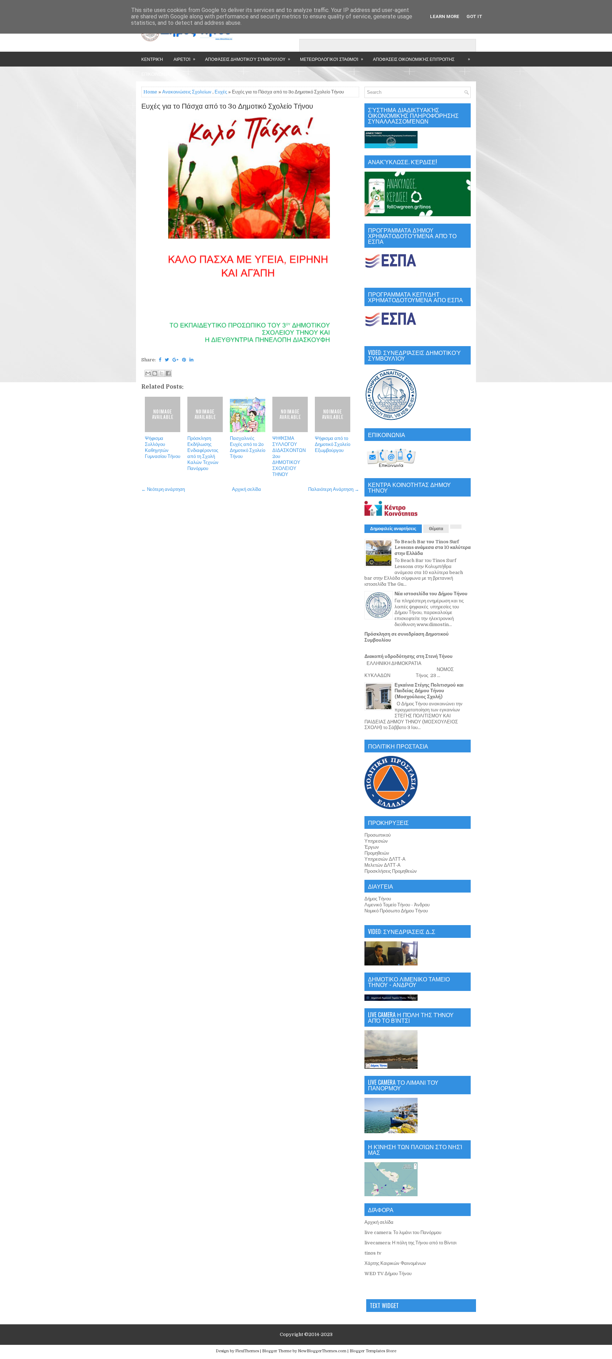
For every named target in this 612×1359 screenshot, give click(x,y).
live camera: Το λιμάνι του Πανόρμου (402, 1232)
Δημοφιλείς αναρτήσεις (393, 528)
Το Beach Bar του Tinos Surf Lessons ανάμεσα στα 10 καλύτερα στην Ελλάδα (433, 547)
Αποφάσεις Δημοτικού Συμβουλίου (247, 59)
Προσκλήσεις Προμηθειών (390, 871)
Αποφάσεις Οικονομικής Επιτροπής (413, 59)
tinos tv (372, 1253)
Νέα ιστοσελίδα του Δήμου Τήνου (431, 593)
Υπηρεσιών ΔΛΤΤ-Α (385, 859)
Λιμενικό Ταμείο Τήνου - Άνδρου (397, 904)
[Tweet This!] (167, 359)
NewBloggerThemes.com (322, 1351)
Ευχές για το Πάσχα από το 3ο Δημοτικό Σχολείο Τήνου (227, 106)
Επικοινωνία (155, 74)
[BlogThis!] (154, 373)
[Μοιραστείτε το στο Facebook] (168, 373)
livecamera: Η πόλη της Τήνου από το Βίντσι (410, 1242)
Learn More (444, 16)
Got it (474, 16)
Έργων (371, 847)
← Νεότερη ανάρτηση (163, 489)
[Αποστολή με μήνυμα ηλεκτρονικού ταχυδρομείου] (148, 373)
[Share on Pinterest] (184, 359)
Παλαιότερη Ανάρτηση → (333, 489)
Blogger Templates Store (373, 1351)
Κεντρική (152, 59)
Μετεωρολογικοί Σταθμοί (331, 59)
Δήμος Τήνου (377, 898)
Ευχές (221, 91)
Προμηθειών (376, 853)
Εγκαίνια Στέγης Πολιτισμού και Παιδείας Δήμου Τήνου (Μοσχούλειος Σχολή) (429, 691)
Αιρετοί (184, 59)
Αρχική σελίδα (246, 489)
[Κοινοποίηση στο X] (161, 373)
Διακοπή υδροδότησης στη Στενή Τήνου (408, 656)
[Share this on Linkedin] (191, 359)
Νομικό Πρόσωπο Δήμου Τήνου (396, 910)
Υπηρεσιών (376, 841)
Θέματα (436, 528)
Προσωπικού (377, 835)
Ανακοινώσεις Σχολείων (186, 91)
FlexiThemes (247, 1351)
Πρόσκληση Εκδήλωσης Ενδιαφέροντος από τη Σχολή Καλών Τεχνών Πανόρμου (203, 453)
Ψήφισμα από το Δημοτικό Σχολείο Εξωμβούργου (332, 444)
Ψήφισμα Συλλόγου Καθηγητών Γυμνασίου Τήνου (162, 447)
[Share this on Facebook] (160, 359)
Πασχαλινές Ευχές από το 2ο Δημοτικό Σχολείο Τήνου (247, 447)
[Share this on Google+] (175, 359)
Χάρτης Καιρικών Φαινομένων (395, 1263)
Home (150, 91)
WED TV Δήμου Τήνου (388, 1273)
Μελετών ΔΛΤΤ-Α (382, 865)
